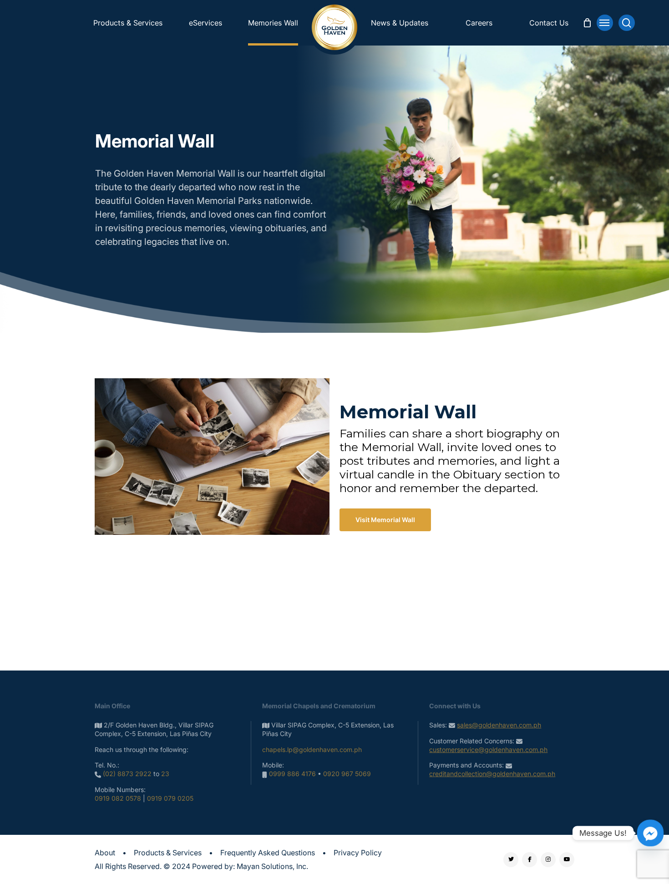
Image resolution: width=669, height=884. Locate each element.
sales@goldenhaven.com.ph (499, 725)
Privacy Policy (358, 852)
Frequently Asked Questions (267, 852)
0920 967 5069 (347, 773)
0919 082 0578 (118, 798)
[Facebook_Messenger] (650, 833)
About (105, 852)
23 (165, 773)
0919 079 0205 (170, 798)
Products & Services (168, 852)
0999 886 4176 (292, 773)
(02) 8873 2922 (127, 773)
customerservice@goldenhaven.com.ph (488, 749)
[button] (604, 22)
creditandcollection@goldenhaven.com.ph (492, 773)
